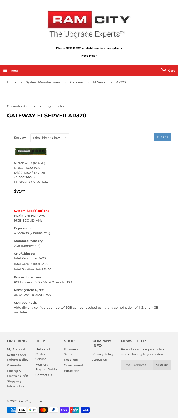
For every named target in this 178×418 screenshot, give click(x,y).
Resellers (71, 359)
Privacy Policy (102, 354)
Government (73, 365)
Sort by (20, 137)
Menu (13, 70)
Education (72, 371)
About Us (99, 359)
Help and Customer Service (43, 354)
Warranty (14, 365)
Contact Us (43, 375)
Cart (171, 70)
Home (11, 82)
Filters (162, 137)
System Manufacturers (43, 82)
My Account (16, 349)
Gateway (77, 82)
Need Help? (89, 55)
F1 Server (100, 82)
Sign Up (162, 365)
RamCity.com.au (30, 401)
